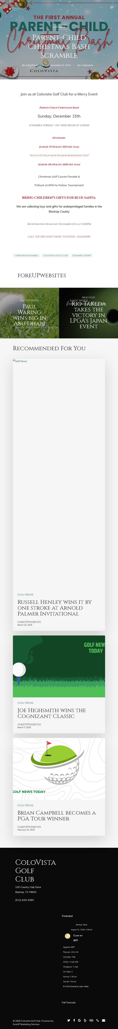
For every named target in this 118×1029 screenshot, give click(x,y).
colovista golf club (55, 255)
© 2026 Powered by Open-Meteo (75, 986)
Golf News (59, 27)
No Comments (85, 65)
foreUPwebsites (35, 65)
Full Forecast (69, 1002)
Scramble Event (82, 255)
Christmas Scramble (26, 255)
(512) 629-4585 (24, 900)
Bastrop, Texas (81, 925)
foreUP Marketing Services (26, 1024)
